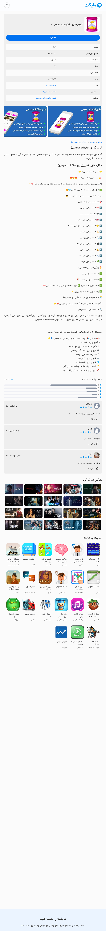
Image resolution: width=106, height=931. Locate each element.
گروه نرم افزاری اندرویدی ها (46, 98)
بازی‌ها (92, 142)
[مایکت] (93, 7)
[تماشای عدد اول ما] (72, 514)
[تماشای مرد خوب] (14, 490)
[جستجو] (7, 5)
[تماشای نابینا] (53, 514)
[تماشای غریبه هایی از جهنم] (53, 526)
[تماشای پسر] (33, 502)
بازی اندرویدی (51, 85)
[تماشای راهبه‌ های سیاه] (33, 490)
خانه (100, 142)
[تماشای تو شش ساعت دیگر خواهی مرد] (72, 502)
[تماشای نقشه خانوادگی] (92, 502)
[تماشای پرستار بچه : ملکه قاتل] (53, 490)
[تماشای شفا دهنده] (53, 502)
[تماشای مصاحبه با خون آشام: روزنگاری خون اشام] (33, 514)
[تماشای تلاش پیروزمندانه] (92, 526)
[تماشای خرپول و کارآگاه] (33, 526)
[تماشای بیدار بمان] (72, 526)
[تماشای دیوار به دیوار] (92, 490)
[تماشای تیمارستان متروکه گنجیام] (14, 526)
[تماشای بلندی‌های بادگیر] (14, 514)
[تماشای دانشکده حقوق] (92, 514)
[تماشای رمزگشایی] (72, 490)
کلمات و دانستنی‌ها (49, 91)
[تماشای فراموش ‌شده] (14, 502)
